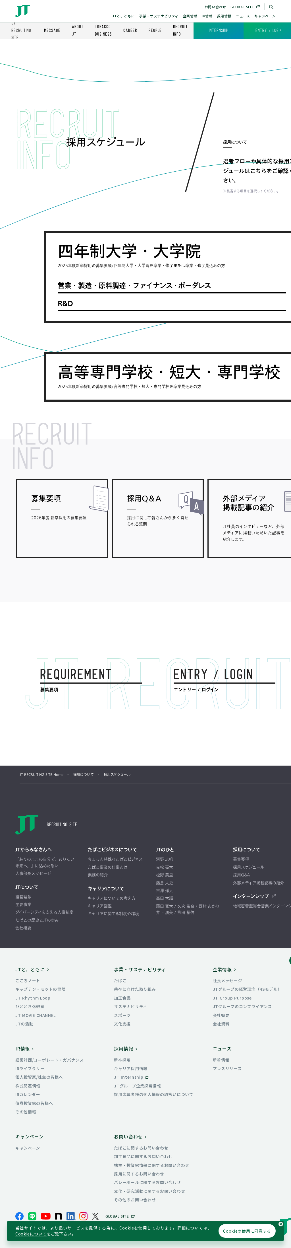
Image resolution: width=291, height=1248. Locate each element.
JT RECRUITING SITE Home (41, 774)
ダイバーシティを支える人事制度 (44, 912)
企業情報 (190, 15)
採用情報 (224, 15)
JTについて (26, 887)
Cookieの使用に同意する (247, 1231)
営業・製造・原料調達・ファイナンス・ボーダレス (134, 285)
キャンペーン (265, 15)
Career (130, 30)
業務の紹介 (98, 874)
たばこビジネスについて (112, 849)
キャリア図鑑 (100, 905)
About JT (78, 30)
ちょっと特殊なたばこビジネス (115, 859)
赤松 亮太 (164, 867)
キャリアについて (106, 888)
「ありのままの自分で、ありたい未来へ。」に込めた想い (44, 862)
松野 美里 (164, 874)
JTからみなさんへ (33, 849)
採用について (83, 774)
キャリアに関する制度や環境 (113, 913)
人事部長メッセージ (33, 873)
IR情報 (207, 15)
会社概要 (23, 927)
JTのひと (165, 849)
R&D (65, 303)
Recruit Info (180, 30)
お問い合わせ (215, 6)
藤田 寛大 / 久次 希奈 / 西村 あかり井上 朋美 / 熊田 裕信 (188, 909)
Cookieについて (31, 1234)
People (155, 30)
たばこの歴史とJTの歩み (37, 920)
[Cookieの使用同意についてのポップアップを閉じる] (280, 1224)
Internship (218, 30)
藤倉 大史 (164, 882)
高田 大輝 (164, 898)
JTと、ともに (123, 15)
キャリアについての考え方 (112, 898)
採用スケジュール (117, 774)
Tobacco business (103, 30)
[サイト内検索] (271, 6)
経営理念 (23, 896)
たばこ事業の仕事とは (108, 867)
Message (52, 30)
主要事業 (23, 904)
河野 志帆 (164, 859)
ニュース (243, 15)
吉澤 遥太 (164, 890)
